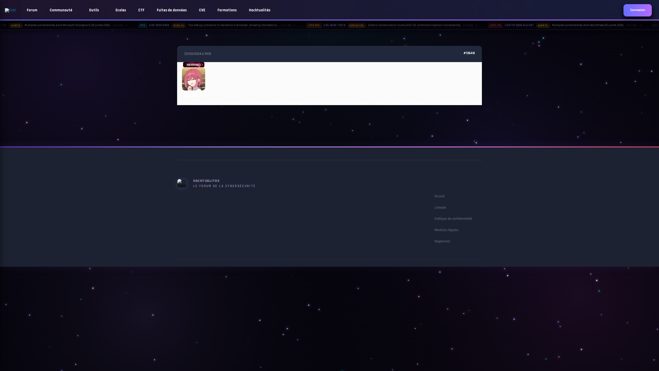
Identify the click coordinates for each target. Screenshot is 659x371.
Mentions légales (446, 230)
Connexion (637, 10)
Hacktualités (259, 10)
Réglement (442, 241)
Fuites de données (172, 10)
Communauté (61, 10)
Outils (94, 10)
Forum (32, 10)
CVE (202, 10)
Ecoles (121, 10)
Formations (227, 10)
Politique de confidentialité (453, 219)
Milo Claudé (193, 95)
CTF (141, 10)
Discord (440, 196)
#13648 (469, 53)
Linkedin (440, 208)
